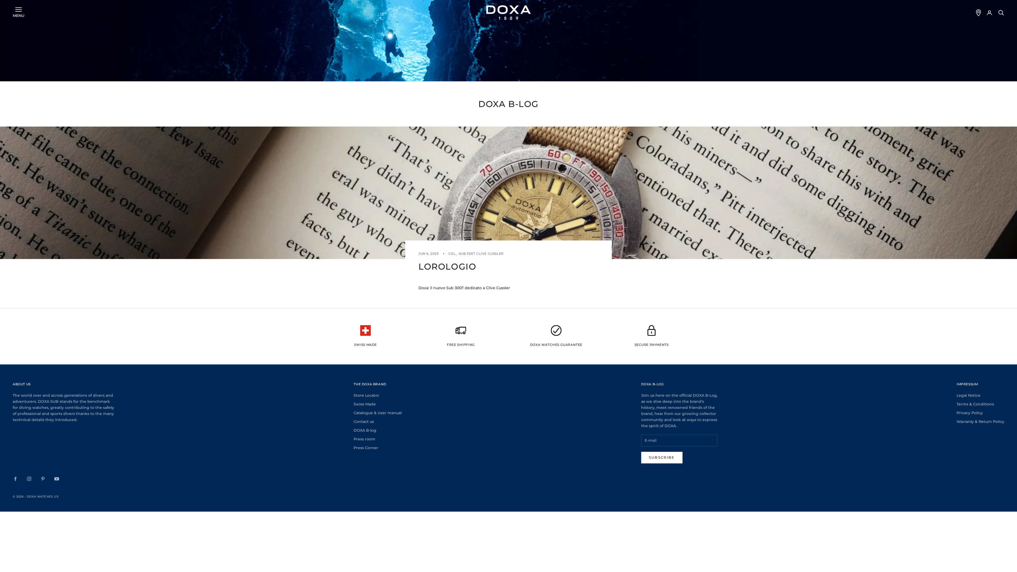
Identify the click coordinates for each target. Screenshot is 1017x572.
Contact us (364, 421)
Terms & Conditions (975, 404)
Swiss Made (365, 404)
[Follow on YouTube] (56, 478)
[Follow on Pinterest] (43, 478)
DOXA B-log (365, 430)
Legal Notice (968, 395)
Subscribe (662, 457)
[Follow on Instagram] (29, 478)
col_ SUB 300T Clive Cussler (476, 254)
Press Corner (366, 447)
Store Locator (366, 395)
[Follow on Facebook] (15, 478)
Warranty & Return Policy (980, 421)
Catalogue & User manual (378, 412)
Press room (364, 439)
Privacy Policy (970, 412)
